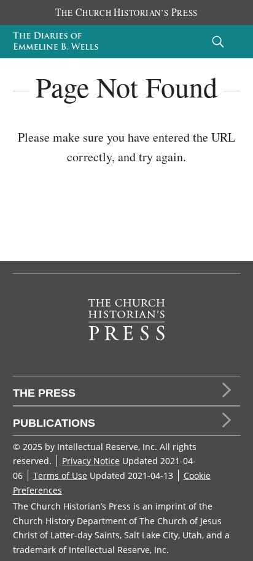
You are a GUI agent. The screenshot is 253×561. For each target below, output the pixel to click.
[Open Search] (218, 41)
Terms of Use (60, 475)
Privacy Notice (91, 461)
